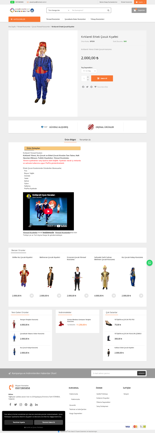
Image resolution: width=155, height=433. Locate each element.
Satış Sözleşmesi (102, 406)
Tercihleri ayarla (19, 422)
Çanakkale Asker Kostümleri (75, 19)
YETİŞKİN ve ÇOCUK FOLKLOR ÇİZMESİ (128, 334)
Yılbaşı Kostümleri (97, 19)
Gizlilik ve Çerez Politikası (34, 427)
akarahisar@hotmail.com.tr (37, 2)
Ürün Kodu (85, 41)
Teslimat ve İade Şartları (77, 409)
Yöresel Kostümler (126, 2)
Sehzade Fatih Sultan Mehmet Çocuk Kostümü (104, 258)
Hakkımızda (73, 394)
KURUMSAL (74, 388)
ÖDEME (99, 388)
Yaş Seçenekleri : (87, 67)
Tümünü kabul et (48, 422)
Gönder (141, 373)
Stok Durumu (118, 41)
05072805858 (19, 2)
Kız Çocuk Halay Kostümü (132, 257)
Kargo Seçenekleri (75, 413)
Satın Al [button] (104, 78)
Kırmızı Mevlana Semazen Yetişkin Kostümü (79, 320)
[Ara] (108, 10)
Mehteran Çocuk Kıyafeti (50, 257)
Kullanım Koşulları (103, 398)
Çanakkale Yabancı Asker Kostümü (32, 334)
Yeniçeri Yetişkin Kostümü (29, 320)
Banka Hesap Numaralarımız (108, 2)
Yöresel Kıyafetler (30, 232)
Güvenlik (72, 405)
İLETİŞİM (127, 388)
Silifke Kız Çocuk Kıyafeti (22, 257)
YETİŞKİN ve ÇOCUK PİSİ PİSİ (124, 320)
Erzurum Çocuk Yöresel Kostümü (76, 258)
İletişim (126, 394)
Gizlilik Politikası (102, 394)
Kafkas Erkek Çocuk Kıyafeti (124, 348)
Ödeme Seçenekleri (103, 402)
